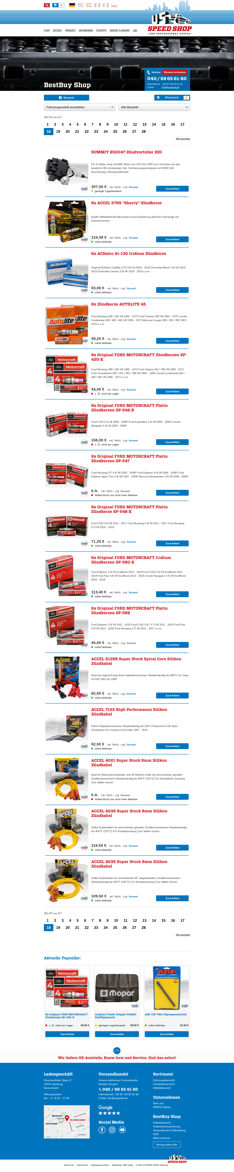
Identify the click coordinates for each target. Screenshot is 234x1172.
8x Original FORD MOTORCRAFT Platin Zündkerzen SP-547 (129, 458)
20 (68, 131)
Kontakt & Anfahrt (120, 30)
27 (134, 131)
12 (135, 124)
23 (96, 131)
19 (58, 131)
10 (116, 124)
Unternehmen (86, 30)
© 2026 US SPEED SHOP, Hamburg (152, 1165)
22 (87, 131)
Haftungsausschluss (100, 1165)
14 (154, 124)
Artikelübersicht (162, 1087)
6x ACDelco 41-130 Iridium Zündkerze (128, 253)
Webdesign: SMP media (122, 1165)
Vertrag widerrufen (167, 1144)
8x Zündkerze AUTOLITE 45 (118, 304)
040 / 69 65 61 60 (120, 1089)
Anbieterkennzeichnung (166, 1126)
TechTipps (101, 30)
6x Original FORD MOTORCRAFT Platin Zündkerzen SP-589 (129, 610)
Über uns (158, 1103)
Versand (133, 187)
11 (125, 124)
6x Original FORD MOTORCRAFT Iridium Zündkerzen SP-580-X (131, 559)
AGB (135, 30)
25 (115, 131)
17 (182, 124)
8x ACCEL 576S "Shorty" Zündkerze (126, 203)
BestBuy (57, 30)
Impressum (69, 1165)
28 (144, 131)
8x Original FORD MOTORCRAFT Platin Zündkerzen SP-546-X (129, 407)
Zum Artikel (172, 188)
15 (163, 124)
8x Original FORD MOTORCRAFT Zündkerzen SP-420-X (66, 1016)
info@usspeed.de (170, 87)
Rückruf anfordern (175, 72)
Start (47, 30)
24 (106, 131)
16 (173, 124)
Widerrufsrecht (161, 1138)
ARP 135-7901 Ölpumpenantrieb (166, 1014)
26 (125, 131)
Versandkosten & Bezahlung (169, 1130)
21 (77, 131)
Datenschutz (82, 1165)
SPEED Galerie (162, 1107)
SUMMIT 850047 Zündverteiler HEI (126, 152)
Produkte (70, 30)
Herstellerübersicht (164, 1084)
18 (49, 131)
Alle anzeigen (183, 138)
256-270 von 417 (52, 117)
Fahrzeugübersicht (164, 1080)
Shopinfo (68, 97)
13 (144, 124)
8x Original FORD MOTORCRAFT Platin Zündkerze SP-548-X (129, 509)
